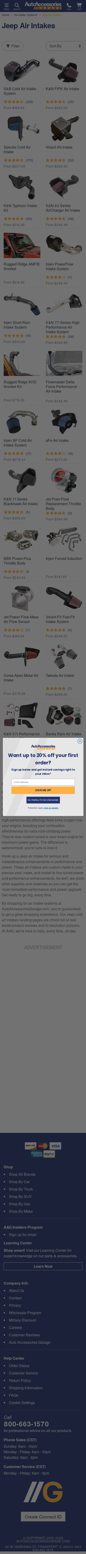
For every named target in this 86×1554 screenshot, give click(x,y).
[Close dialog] (80, 741)
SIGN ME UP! (43, 790)
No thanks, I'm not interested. (43, 800)
